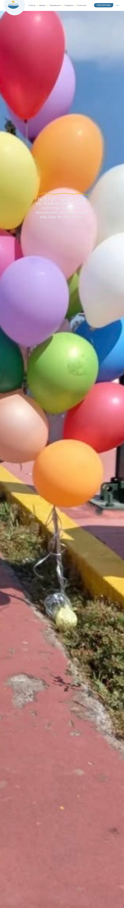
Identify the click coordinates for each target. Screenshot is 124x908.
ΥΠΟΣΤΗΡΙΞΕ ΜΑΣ (104, 5)
